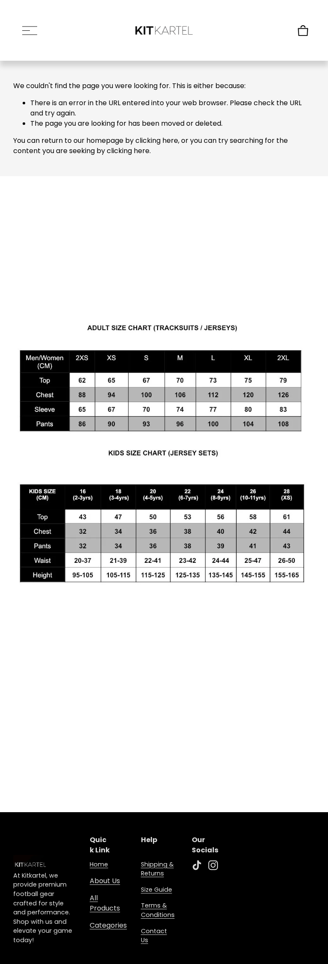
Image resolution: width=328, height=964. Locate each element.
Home (99, 864)
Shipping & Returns (157, 869)
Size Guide (156, 889)
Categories (108, 925)
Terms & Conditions (158, 910)
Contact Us (154, 936)
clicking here (156, 140)
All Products (105, 903)
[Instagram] (213, 865)
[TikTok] (197, 865)
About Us (105, 881)
